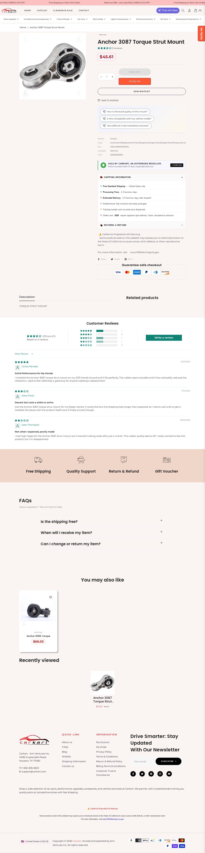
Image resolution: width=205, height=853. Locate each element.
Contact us (68, 766)
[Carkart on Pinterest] (151, 774)
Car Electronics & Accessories (36, 19)
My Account (102, 742)
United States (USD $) (36, 841)
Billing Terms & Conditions (110, 766)
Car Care (81, 19)
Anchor (38, 632)
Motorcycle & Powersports (187, 19)
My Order (101, 747)
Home (23, 27)
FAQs (65, 747)
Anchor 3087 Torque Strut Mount (102, 699)
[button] (183, 10)
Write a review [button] (164, 337)
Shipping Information (74, 761)
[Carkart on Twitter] (142, 774)
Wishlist (66, 756)
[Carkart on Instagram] (160, 774)
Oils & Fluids (98, 19)
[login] (189, 10)
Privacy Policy (104, 751)
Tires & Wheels (63, 19)
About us (67, 742)
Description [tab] (27, 297)
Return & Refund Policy (109, 761)
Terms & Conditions (107, 756)
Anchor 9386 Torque (38, 636)
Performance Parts (144, 19)
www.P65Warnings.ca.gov (113, 819)
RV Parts (164, 19)
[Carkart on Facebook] (133, 774)
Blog (64, 751)
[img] (22, 362)
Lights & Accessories (119, 19)
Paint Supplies (10, 19)
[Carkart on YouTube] (169, 774)
